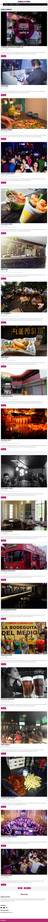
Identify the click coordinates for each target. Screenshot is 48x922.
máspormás (3, 920)
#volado (21, 800)
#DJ (10, 491)
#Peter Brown (21, 272)
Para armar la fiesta (6, 440)
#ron (19, 800)
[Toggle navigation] (1, 4)
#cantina (5, 747)
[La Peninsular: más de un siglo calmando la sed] (24, 28)
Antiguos (28, 888)
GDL (7, 87)
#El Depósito (12, 360)
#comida (11, 272)
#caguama (9, 176)
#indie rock (11, 702)
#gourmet (14, 272)
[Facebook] (1, 908)
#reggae (14, 227)
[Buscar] (47, 1)
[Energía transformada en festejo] (24, 596)
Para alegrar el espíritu (6, 224)
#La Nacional (14, 316)
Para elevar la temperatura (7, 699)
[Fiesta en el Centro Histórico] (24, 157)
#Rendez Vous (19, 534)
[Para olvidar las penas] (24, 862)
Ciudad (7, 48)
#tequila (19, 747)
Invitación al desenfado (6, 130)
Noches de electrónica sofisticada (9, 836)
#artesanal (2, 272)
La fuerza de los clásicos (6, 396)
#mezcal (17, 272)
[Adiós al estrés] (24, 252)
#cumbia (12, 176)
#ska (16, 227)
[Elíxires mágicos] (24, 341)
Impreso (17, 4)
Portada (12, 4)
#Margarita (9, 839)
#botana (5, 227)
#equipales (11, 747)
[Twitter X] (4, 908)
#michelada (11, 227)
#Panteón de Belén (18, 573)
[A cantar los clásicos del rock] (24, 777)
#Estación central (9, 573)
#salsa (19, 176)
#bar (3, 176)
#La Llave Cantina (15, 747)
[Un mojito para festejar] (24, 638)
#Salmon (18, 443)
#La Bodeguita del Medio (8, 658)
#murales (12, 399)
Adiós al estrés (4, 269)
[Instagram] (7, 908)
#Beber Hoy (2, 50)
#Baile (2, 176)
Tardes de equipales (5, 744)
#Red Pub (26, 573)
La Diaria (6, 4)
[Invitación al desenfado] (24, 113)
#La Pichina (15, 176)
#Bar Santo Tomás (3, 491)
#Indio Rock (9, 399)
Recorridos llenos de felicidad (8, 570)
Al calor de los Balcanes (7, 531)
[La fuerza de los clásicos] (24, 382)
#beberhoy (6, 50)
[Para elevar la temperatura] (24, 682)
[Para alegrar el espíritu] (24, 206)
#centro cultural (6, 534)
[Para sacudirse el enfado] (24, 471)
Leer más (3, 56)
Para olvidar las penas (6, 875)
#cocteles (7, 878)
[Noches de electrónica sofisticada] (24, 823)
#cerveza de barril (11, 534)
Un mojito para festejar (6, 655)
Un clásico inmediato (6, 313)
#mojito (13, 658)
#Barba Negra (3, 800)
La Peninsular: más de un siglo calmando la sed (12, 47)
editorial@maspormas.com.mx (6, 912)
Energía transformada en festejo (8, 609)
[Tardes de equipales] (24, 727)
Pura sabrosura (4, 86)
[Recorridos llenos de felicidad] (24, 557)
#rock (15, 360)
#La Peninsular (10, 50)
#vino (19, 316)
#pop (18, 176)
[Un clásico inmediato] (24, 297)
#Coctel (8, 702)
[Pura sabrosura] (24, 72)
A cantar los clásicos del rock (8, 797)
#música (17, 316)
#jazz (10, 443)
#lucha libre (14, 573)
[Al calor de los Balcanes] (24, 515)
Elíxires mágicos (5, 357)
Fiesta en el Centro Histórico (7, 173)
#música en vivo (9, 612)
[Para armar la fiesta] (24, 423)
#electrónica (8, 443)
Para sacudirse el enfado (7, 488)
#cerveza (8, 227)
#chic (8, 316)
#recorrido (23, 573)
